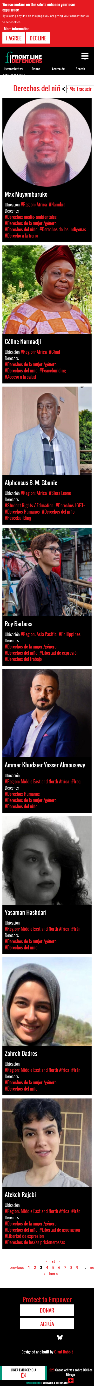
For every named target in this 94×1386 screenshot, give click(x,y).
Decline (38, 38)
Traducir (84, 88)
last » (53, 1273)
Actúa (47, 1324)
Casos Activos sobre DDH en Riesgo (70, 1372)
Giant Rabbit (63, 1352)
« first (50, 1261)
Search (80, 68)
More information (16, 29)
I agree (13, 38)
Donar (36, 68)
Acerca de (58, 68)
